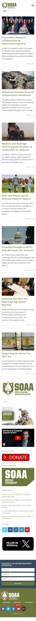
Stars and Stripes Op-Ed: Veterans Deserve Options (16, 197)
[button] (32, 5)
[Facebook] (10, 529)
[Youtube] (27, 529)
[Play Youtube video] (18, 438)
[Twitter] (8, 608)
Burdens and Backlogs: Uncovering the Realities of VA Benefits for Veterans (17, 146)
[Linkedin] (13, 608)
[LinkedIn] (21, 529)
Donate (18, 605)
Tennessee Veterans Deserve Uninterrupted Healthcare (18, 94)
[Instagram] (15, 529)
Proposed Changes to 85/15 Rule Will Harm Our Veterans (18, 249)
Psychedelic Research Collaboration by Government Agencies (14, 40)
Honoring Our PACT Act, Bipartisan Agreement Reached (15, 301)
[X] (4, 529)
